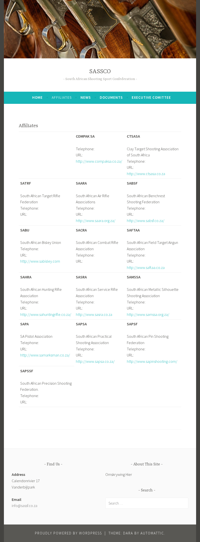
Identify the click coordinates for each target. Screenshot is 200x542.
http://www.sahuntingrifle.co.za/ (45, 314)
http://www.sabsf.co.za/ (145, 220)
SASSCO (100, 71)
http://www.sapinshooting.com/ (152, 361)
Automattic (152, 533)
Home (37, 97)
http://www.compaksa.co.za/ (99, 161)
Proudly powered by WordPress (68, 533)
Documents (111, 97)
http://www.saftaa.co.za (146, 267)
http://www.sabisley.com (40, 261)
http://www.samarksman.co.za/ (45, 355)
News (85, 97)
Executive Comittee (151, 97)
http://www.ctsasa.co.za (146, 173)
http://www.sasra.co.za (94, 314)
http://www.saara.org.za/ (95, 220)
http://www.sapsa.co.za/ (95, 361)
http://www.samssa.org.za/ (148, 314)
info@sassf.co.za (24, 505)
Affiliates (62, 97)
